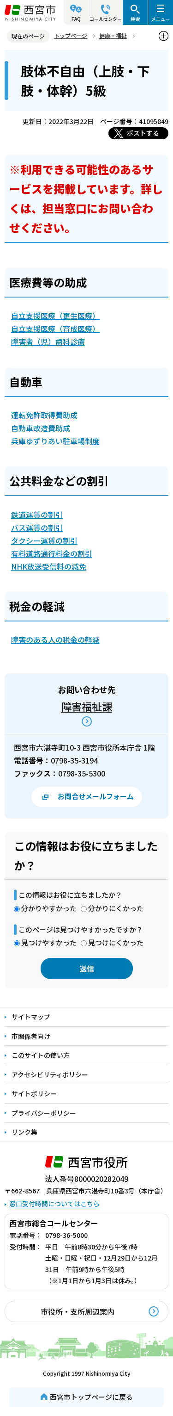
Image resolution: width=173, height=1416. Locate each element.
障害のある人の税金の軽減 (55, 639)
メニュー (160, 18)
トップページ (70, 35)
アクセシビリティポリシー (50, 1074)
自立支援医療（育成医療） (55, 328)
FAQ (76, 18)
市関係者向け (31, 1036)
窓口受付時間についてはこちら (54, 1203)
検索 (135, 18)
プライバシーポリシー (44, 1113)
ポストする (143, 132)
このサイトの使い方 (41, 1055)
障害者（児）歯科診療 (48, 341)
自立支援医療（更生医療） (55, 315)
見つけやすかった (49, 942)
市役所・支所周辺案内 (77, 1311)
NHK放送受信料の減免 (48, 566)
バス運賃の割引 (37, 527)
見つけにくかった (115, 942)
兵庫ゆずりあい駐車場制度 (55, 441)
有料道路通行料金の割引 (51, 553)
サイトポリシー (34, 1093)
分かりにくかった (115, 908)
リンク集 (24, 1132)
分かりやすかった (49, 908)
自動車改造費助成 (40, 428)
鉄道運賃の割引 (37, 514)
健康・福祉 (113, 35)
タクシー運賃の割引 (44, 540)
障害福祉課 (86, 706)
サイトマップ (31, 1016)
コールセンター (105, 18)
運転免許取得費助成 (44, 415)
